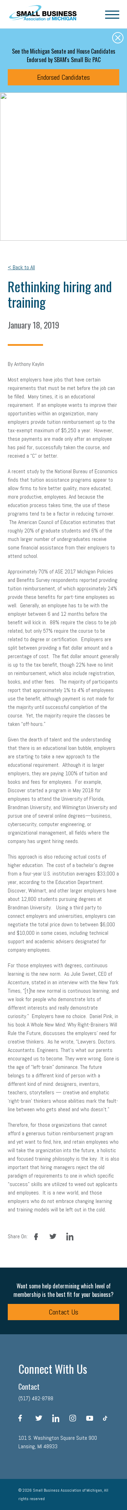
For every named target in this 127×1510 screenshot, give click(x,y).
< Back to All (21, 267)
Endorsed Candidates (63, 77)
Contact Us (63, 1312)
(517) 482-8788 (35, 1398)
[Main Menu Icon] (112, 14)
